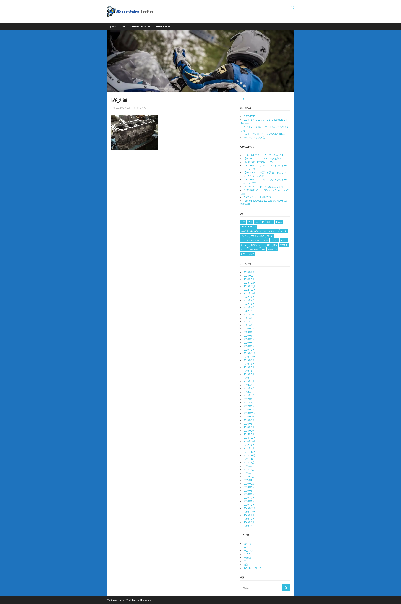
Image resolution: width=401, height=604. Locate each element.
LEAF (243, 227)
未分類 (247, 557)
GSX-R (270, 222)
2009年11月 (250, 508)
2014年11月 (250, 437)
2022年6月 (249, 304)
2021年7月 (249, 321)
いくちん (141, 107)
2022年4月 (249, 307)
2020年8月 (249, 332)
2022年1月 (249, 311)
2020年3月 (249, 346)
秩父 (275, 245)
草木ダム (284, 245)
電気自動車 (254, 249)
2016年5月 (249, 423)
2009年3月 (249, 519)
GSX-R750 (249, 116)
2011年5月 (249, 473)
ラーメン (274, 240)
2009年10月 (250, 512)
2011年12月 (250, 452)
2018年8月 (249, 388)
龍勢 (263, 249)
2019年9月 (249, 360)
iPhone (279, 222)
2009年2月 (249, 522)
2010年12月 (250, 483)
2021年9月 (249, 318)
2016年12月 (250, 409)
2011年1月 (249, 480)
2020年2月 (249, 349)
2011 (243, 222)
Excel (257, 222)
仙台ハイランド (257, 245)
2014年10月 (250, 441)
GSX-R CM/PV (163, 26)
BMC (250, 222)
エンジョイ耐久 (257, 236)
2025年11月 (250, 275)
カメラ (247, 547)
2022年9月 (249, 297)
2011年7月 (249, 466)
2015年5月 (249, 434)
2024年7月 (249, 279)
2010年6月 (249, 501)
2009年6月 (249, 515)
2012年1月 (249, 448)
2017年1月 (249, 406)
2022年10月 (250, 293)
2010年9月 (249, 490)
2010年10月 (250, 487)
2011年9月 (249, 462)
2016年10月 (250, 416)
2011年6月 (249, 469)
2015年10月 (250, 430)
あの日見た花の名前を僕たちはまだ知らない (260, 231)
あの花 (284, 231)
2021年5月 (249, 325)
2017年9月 (249, 399)
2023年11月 (250, 286)
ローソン (244, 245)
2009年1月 (249, 526)
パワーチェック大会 (254, 137)
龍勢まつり (272, 249)
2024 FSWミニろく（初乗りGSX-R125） (265, 133)
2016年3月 (249, 427)
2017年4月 (249, 402)
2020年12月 (250, 328)
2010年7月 (249, 497)
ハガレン (248, 550)
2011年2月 (249, 476)
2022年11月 (250, 289)
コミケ (270, 236)
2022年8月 (249, 300)
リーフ (284, 240)
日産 (269, 245)
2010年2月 (249, 504)
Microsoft (252, 227)
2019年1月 (249, 385)
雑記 (246, 564)
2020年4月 (249, 342)
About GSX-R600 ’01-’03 (135, 26)
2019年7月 (249, 367)
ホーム (112, 26)
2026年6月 (249, 272)
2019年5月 (249, 374)
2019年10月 (250, 356)
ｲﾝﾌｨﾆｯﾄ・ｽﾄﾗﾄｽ (247, 254)
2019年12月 (250, 353)
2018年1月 (249, 395)
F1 (263, 222)
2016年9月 (249, 420)
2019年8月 (249, 364)
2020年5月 (249, 339)
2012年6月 (249, 444)
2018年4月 (249, 392)
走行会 (244, 249)
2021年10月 (250, 314)
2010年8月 (249, 494)
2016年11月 (250, 413)
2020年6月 (249, 335)
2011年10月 (250, 459)
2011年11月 (249, 455)
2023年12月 (250, 282)
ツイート (244, 98)
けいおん (244, 236)
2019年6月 (249, 371)
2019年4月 (249, 378)
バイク (265, 240)
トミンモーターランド (250, 240)
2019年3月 (249, 381)
